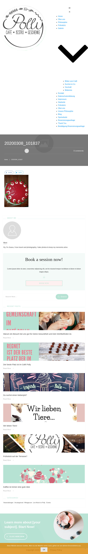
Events (48, 502)
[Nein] (85, 548)
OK (44, 550)
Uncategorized (18, 502)
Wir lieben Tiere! (10, 426)
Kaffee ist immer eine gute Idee (16, 487)
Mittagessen (28, 502)
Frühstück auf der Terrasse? (15, 456)
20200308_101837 (22, 143)
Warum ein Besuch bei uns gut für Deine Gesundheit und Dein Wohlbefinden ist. (37, 334)
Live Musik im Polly (39, 502)
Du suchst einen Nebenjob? (15, 395)
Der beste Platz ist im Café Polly (17, 364)
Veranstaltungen (8, 502)
